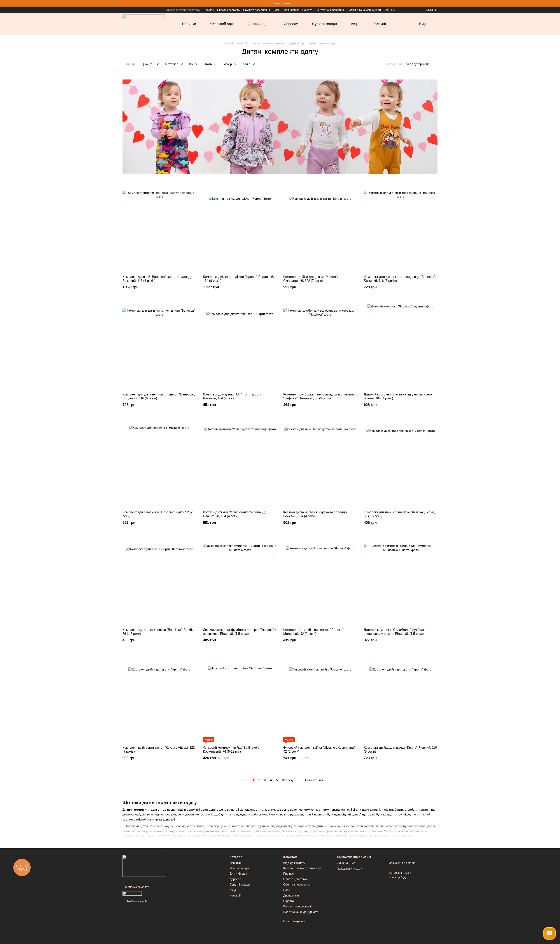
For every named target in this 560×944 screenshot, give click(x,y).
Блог (276, 10)
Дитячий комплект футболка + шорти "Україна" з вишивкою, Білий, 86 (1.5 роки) (239, 631)
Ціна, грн (148, 64)
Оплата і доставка (228, 10)
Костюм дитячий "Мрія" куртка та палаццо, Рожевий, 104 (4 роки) (315, 514)
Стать (208, 64)
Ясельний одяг (222, 24)
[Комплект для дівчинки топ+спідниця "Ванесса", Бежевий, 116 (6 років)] (401, 228)
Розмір (227, 64)
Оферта (307, 10)
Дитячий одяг (259, 24)
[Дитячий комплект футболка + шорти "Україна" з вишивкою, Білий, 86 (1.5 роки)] (240, 581)
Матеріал (171, 64)
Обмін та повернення (256, 10)
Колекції (379, 24)
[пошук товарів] (405, 24)
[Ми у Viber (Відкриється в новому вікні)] (140, 10)
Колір (246, 64)
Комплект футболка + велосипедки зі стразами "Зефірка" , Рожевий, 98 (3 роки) (319, 396)
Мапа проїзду (397, 877)
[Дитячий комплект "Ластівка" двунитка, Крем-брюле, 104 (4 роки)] (401, 345)
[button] (556, 3)
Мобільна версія (136, 901)
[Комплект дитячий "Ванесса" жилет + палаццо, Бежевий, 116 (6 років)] (159, 228)
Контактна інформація (330, 10)
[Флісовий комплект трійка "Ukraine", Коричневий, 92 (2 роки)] (320, 698)
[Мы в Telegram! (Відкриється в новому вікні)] (134, 10)
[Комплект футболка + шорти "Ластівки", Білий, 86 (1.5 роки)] (159, 581)
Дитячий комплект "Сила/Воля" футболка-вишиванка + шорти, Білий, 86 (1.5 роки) (395, 631)
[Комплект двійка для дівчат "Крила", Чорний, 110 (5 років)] (401, 698)
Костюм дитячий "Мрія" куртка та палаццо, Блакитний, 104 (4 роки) (235, 514)
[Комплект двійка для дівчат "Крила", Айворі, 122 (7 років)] (159, 698)
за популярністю (418, 64)
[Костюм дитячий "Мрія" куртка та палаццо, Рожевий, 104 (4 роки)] (320, 463)
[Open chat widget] (549, 933)
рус (393, 10)
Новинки (189, 24)
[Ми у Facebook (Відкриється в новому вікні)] (124, 10)
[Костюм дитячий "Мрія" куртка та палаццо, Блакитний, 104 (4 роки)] (240, 463)
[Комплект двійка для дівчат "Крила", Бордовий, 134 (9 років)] (240, 228)
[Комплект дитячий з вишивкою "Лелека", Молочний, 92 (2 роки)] (320, 581)
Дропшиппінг (291, 10)
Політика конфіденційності (364, 10)
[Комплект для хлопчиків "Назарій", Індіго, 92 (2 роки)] (159, 463)
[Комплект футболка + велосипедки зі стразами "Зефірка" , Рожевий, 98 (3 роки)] (320, 345)
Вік (191, 64)
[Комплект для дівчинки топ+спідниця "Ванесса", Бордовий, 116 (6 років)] (159, 345)
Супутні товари (324, 24)
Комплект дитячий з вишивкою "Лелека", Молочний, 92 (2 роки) (313, 631)
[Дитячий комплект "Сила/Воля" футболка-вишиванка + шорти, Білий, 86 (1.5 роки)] (401, 581)
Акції (355, 24)
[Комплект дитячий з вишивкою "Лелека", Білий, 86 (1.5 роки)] (401, 463)
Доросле (291, 24)
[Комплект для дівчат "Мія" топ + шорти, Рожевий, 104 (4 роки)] (240, 345)
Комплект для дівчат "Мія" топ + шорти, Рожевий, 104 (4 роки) (232, 396)
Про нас (209, 10)
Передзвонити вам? (349, 868)
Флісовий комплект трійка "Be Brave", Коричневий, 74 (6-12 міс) (231, 749)
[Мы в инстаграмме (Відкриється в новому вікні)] (129, 10)
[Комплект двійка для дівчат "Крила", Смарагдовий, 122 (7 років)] (320, 228)
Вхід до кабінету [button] (294, 863)
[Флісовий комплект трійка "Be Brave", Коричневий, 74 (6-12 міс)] (240, 698)
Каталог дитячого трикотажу (182, 10)
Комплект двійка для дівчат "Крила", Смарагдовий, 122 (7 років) (310, 278)
